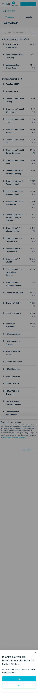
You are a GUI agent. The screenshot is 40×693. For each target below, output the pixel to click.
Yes (19, 679)
